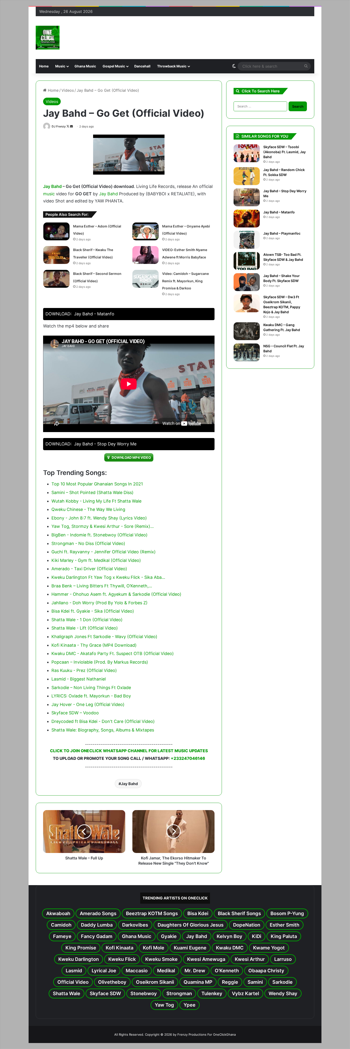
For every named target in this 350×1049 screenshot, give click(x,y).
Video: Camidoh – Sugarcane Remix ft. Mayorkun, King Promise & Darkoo (185, 281)
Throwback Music (171, 66)
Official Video (73, 982)
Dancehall (142, 66)
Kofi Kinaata (119, 948)
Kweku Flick (122, 959)
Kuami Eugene (190, 948)
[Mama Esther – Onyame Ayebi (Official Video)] (145, 231)
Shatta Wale (66, 993)
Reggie (230, 982)
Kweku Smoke (161, 959)
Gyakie (169, 936)
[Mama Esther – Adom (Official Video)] (56, 231)
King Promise (80, 948)
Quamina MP (198, 982)
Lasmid (74, 970)
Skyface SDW (105, 993)
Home (44, 66)
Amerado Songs (98, 913)
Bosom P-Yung (287, 913)
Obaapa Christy (266, 970)
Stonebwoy (143, 993)
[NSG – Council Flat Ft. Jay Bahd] (247, 352)
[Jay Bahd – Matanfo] (247, 218)
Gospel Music (114, 66)
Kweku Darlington (78, 959)
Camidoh (61, 925)
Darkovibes (135, 925)
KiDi (256, 936)
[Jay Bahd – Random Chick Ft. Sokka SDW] (247, 176)
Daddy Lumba (97, 925)
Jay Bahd (52, 186)
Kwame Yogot (269, 948)
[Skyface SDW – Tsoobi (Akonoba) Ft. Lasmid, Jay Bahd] (247, 153)
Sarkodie (282, 982)
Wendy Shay (283, 993)
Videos (67, 90)
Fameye (62, 936)
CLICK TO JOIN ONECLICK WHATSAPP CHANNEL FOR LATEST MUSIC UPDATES (129, 750)
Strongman (179, 993)
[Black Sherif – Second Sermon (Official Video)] (56, 279)
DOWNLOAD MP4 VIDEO (131, 457)
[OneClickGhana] (48, 38)
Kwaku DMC (230, 948)
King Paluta (284, 936)
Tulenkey (211, 993)
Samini (255, 982)
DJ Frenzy (59, 126)
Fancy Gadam (96, 936)
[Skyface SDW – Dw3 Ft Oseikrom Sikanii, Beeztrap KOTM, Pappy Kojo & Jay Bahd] (247, 303)
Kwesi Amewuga (206, 959)
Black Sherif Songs (239, 913)
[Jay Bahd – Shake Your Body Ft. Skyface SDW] (247, 282)
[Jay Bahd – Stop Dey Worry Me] (247, 197)
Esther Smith (284, 925)
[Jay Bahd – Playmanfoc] (247, 240)
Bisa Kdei (197, 913)
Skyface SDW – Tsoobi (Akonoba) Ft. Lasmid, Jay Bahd (284, 152)
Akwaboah (58, 913)
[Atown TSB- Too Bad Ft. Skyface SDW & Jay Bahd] (247, 261)
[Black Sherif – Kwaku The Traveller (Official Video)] (56, 255)
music (49, 193)
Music (60, 66)
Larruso (283, 959)
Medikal (166, 970)
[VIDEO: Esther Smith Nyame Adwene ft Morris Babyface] (145, 255)
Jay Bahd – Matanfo (279, 212)
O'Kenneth (227, 970)
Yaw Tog (164, 1005)
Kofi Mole (153, 948)
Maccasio (137, 970)
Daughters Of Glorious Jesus (191, 925)
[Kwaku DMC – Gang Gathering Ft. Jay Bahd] (247, 331)
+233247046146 (188, 758)
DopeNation (246, 925)
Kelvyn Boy (229, 936)
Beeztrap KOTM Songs (152, 913)
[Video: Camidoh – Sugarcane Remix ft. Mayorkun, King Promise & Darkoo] (145, 279)
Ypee (189, 1005)
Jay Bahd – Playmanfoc (281, 233)
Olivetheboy (112, 982)
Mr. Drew (195, 970)
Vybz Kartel (245, 993)
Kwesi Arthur (250, 959)
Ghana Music (85, 66)
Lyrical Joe (104, 970)
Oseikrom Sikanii (155, 982)
